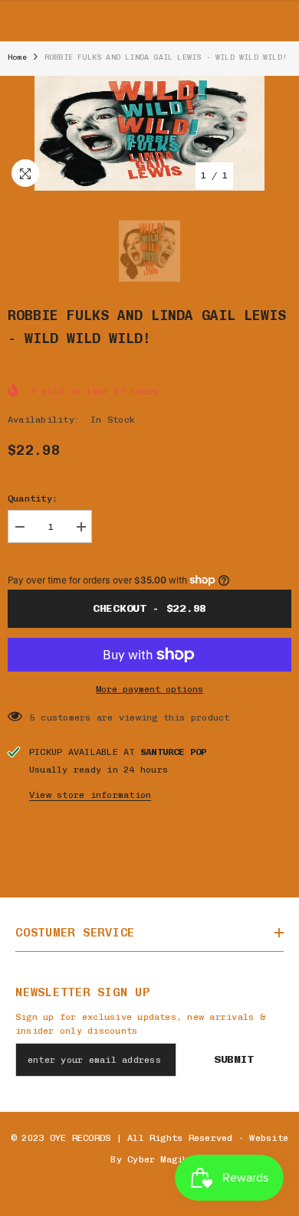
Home (17, 57)
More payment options (149, 689)
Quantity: (33, 498)
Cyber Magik (158, 1159)
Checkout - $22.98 (149, 608)
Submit (234, 1059)
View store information (90, 794)
